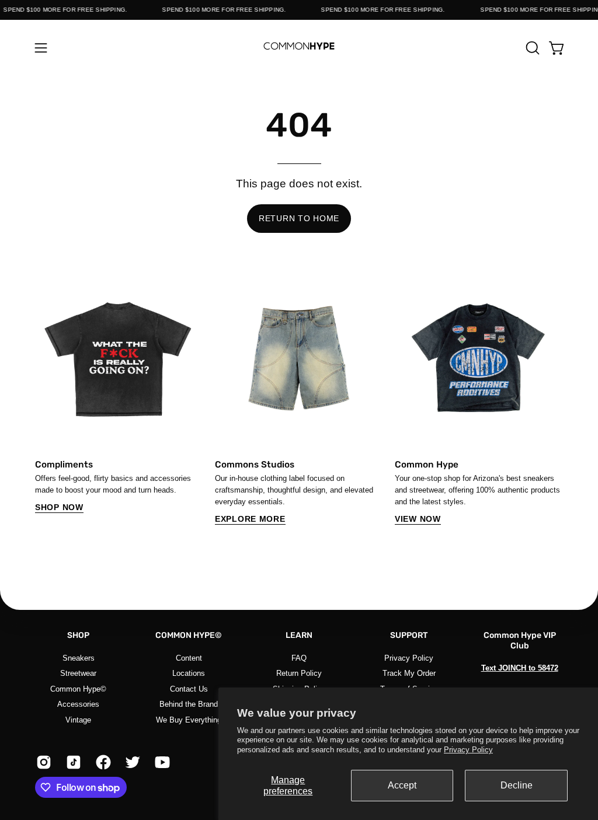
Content (189, 658)
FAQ (299, 658)
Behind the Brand (188, 704)
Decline (516, 785)
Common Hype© (78, 688)
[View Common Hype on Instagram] (42, 762)
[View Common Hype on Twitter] (131, 762)
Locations (188, 673)
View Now (418, 519)
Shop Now (59, 507)
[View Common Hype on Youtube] (161, 762)
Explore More (250, 519)
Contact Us (189, 688)
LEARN (299, 635)
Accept (402, 785)
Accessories (78, 704)
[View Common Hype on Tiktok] (72, 762)
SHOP (78, 635)
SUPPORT (409, 635)
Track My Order (409, 673)
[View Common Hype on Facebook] (102, 762)
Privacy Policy (468, 749)
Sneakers (78, 658)
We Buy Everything (188, 719)
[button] (531, 48)
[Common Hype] (299, 48)
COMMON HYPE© (188, 635)
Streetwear (78, 673)
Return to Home (299, 218)
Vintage (78, 719)
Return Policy (299, 673)
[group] (299, 400)
